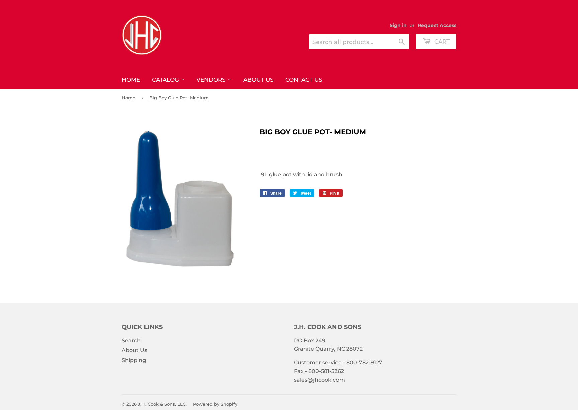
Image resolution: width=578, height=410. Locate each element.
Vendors (211, 79)
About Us (258, 79)
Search (131, 340)
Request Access (437, 25)
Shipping (134, 360)
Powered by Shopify (215, 404)
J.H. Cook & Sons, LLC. (162, 404)
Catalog (166, 79)
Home (131, 79)
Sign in (398, 25)
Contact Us (303, 79)
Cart (441, 41)
